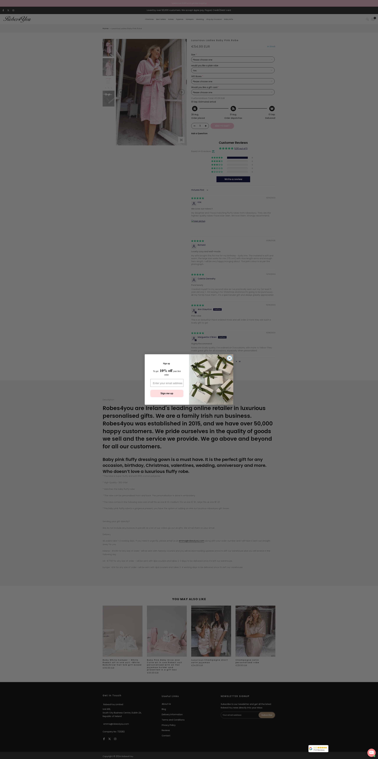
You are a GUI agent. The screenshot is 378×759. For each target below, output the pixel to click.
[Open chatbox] (371, 753)
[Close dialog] (229, 358)
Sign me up (167, 393)
